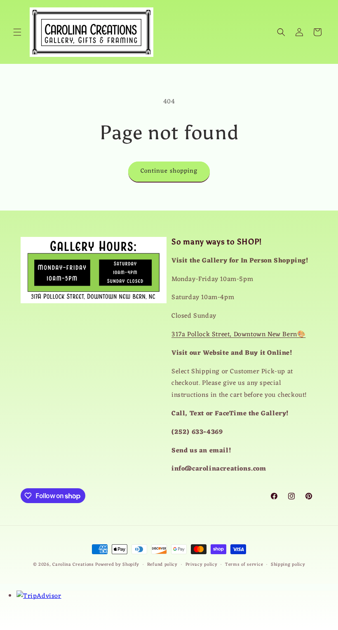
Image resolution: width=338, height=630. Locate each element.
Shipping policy (288, 565)
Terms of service (244, 565)
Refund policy (162, 565)
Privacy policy (201, 565)
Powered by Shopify (117, 564)
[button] (17, 32)
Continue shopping (169, 171)
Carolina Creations (73, 564)
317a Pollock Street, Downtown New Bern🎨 (238, 334)
